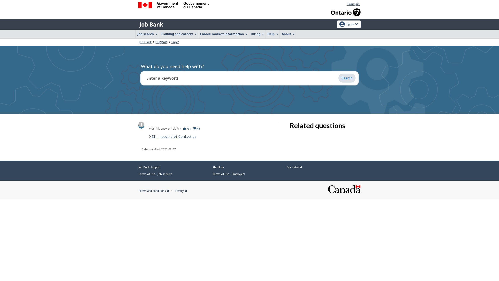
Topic (175, 42)
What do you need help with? (172, 66)
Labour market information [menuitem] (222, 34)
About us (218, 167)
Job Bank (151, 24)
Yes (188, 128)
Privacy (181, 191)
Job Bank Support (149, 167)
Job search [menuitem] (146, 34)
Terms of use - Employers (228, 174)
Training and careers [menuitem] (177, 34)
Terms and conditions (153, 191)
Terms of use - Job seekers (155, 174)
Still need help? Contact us (173, 136)
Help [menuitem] (271, 34)
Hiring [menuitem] (255, 34)
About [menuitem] (286, 34)
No (198, 128)
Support (161, 42)
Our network (295, 167)
